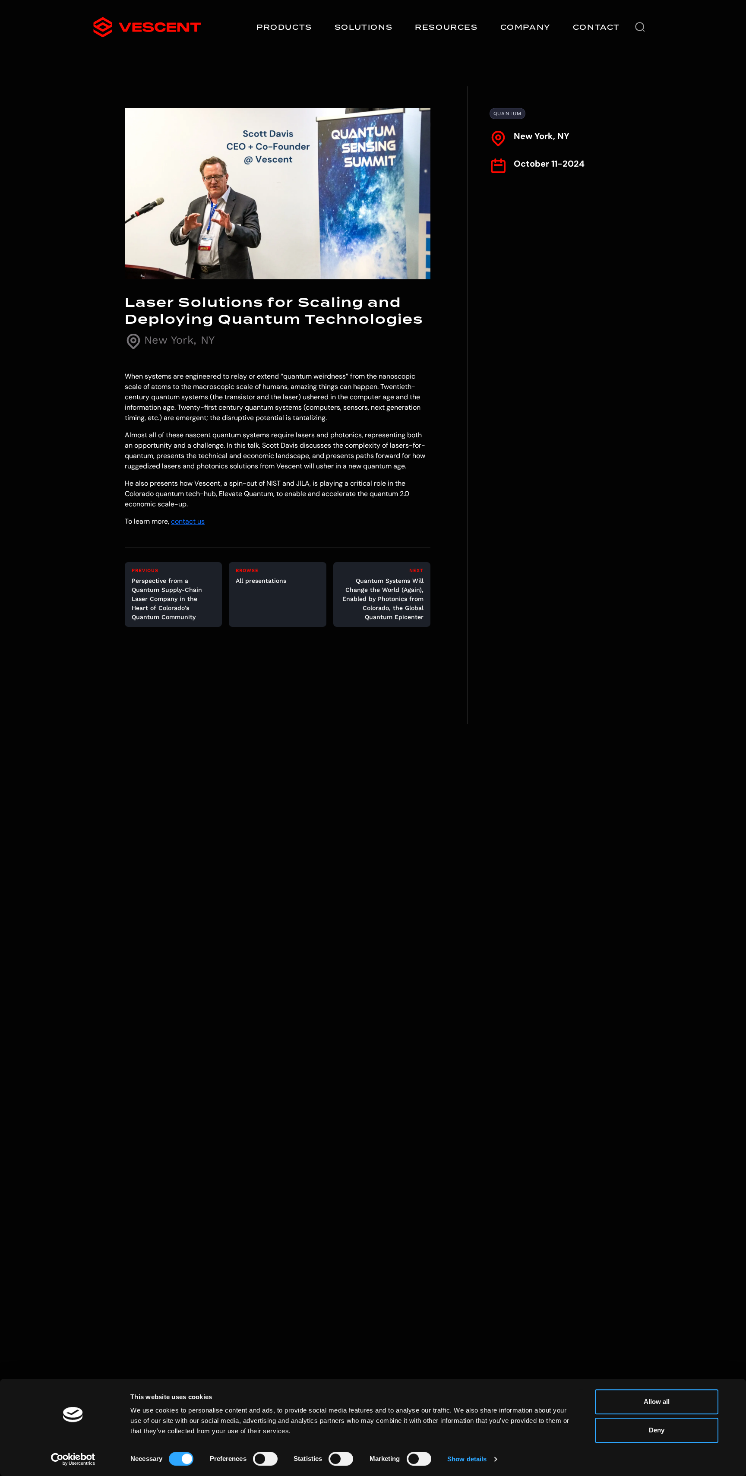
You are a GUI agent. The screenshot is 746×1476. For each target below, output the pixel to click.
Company (525, 27)
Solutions (363, 27)
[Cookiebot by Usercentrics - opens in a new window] (73, 1459)
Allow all (657, 1401)
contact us (188, 521)
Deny (656, 1430)
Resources (446, 27)
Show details (467, 1459)
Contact (596, 27)
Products (284, 27)
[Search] (640, 27)
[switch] (265, 1459)
